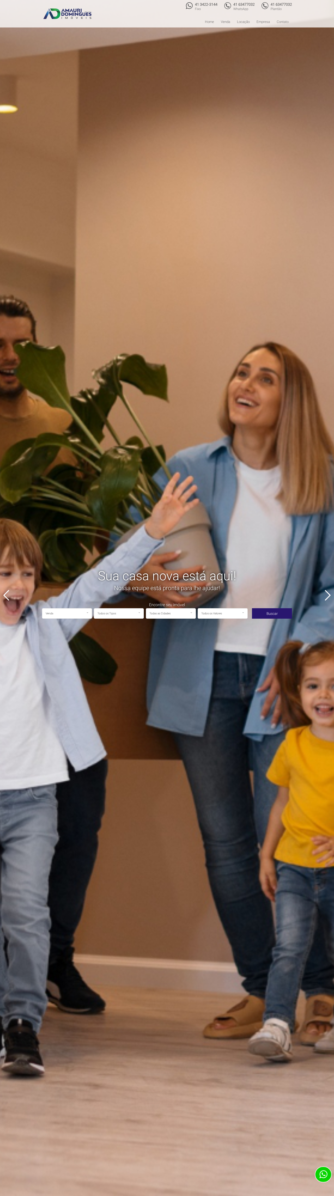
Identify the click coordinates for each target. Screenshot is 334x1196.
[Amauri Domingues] (67, 13)
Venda (225, 22)
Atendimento (323, 1174)
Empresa (263, 22)
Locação (243, 22)
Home (209, 22)
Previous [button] (9, 595)
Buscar (272, 613)
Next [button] (325, 595)
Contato (283, 22)
